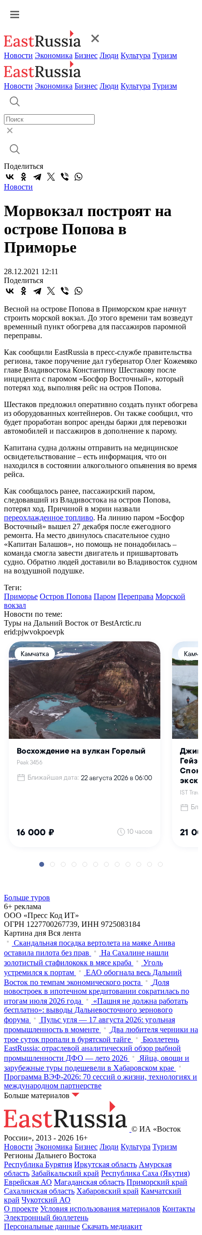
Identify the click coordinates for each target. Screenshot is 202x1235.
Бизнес (86, 55)
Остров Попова (66, 596)
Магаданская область (89, 1182)
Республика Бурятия (38, 1164)
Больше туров (27, 897)
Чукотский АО (46, 1200)
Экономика (54, 55)
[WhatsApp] (78, 177)
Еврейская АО (28, 1182)
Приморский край (156, 1182)
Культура (136, 55)
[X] (51, 177)
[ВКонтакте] (10, 177)
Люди (109, 55)
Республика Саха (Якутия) (145, 1173)
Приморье (21, 596)
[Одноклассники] (23, 177)
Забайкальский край (65, 1173)
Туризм (164, 55)
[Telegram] (37, 177)
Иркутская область (105, 1164)
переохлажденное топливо (48, 517)
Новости (18, 55)
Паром (105, 596)
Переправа (135, 596)
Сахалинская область (39, 1191)
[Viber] (65, 177)
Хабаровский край (107, 1191)
